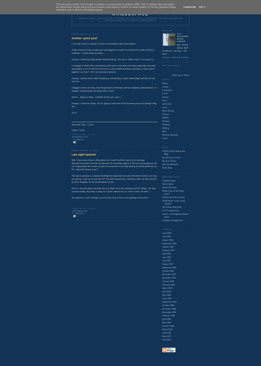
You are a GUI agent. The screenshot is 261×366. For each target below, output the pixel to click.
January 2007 (168, 247)
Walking (165, 128)
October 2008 (168, 305)
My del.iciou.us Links (171, 157)
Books (165, 83)
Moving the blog (169, 187)
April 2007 (166, 254)
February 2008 (168, 285)
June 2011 (166, 340)
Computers (167, 90)
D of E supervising (170, 210)
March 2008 (167, 288)
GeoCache (166, 104)
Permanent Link (80, 137)
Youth (164, 138)
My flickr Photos (169, 161)
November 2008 (169, 309)
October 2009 (168, 326)
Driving (165, 97)
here (77, 81)
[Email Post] (74, 142)
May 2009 (166, 322)
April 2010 (166, 333)
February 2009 (168, 315)
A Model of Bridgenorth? (172, 220)
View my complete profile (175, 57)
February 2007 (168, 250)
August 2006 (167, 240)
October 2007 (168, 271)
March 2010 (167, 329)
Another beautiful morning (173, 197)
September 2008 (169, 302)
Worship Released (170, 135)
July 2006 (166, 236)
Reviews (166, 121)
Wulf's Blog (167, 168)
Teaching (166, 124)
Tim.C (179, 34)
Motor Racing (168, 111)
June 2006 (166, 233)
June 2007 (166, 257)
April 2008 (166, 291)
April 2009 (166, 319)
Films (164, 100)
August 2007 (167, 264)
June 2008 (166, 298)
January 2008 (168, 281)
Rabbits (165, 118)
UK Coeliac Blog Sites (172, 207)
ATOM (165, 151)
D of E (165, 93)
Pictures (165, 114)
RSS (173, 151)
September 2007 (169, 267)
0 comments (78, 139)
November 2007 (169, 274)
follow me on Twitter (180, 75)
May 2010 (166, 336)
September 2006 (169, 243)
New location (167, 184)
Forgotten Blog (168, 181)
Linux (164, 107)
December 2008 (169, 312)
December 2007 (169, 278)
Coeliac (90, 124)
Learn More (189, 7)
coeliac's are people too (143, 59)
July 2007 (166, 260)
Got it (202, 7)
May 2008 (166, 295)
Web (164, 131)
